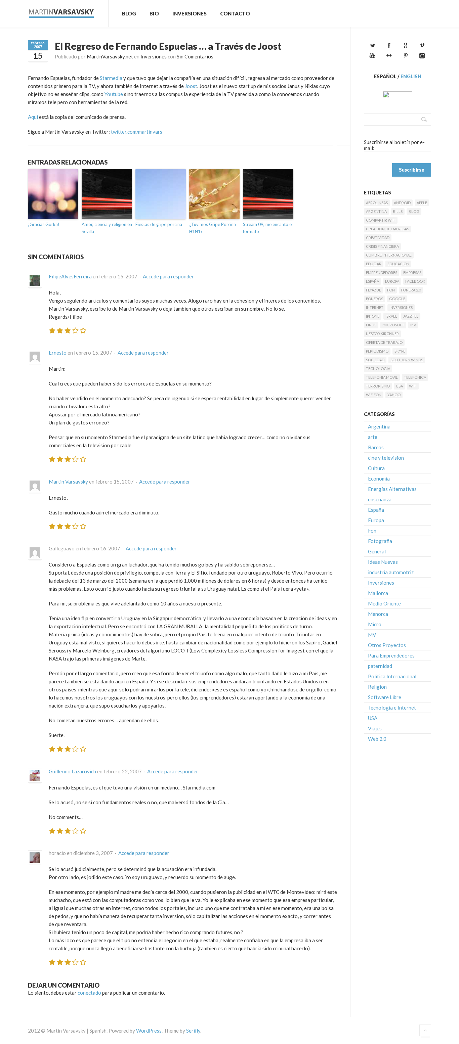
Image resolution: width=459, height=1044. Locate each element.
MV (413, 325)
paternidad (380, 666)
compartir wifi (380, 220)
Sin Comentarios (195, 56)
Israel (391, 316)
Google (397, 299)
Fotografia (380, 541)
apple (422, 202)
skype (399, 351)
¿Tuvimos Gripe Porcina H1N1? (212, 228)
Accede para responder (168, 276)
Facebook (415, 281)
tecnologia (378, 368)
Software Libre (384, 697)
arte (372, 437)
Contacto (235, 13)
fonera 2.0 (411, 290)
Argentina (376, 211)
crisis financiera (382, 246)
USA (399, 386)
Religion (377, 687)
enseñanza (379, 499)
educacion (398, 264)
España (372, 281)
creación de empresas (387, 229)
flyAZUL (373, 290)
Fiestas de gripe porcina (158, 224)
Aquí (33, 117)
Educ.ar (373, 264)
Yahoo (394, 395)
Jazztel (410, 316)
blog (414, 211)
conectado (89, 993)
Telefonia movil (382, 377)
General (377, 551)
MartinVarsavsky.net (110, 56)
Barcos (376, 447)
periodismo (377, 351)
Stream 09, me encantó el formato (268, 228)
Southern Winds (406, 360)
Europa (392, 281)
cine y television (386, 458)
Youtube (114, 94)
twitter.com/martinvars (136, 132)
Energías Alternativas (392, 489)
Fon (391, 290)
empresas (412, 272)
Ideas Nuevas (383, 562)
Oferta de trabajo (384, 342)
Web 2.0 (377, 739)
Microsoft (393, 325)
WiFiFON (373, 395)
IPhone (372, 316)
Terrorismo (378, 386)
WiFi (413, 386)
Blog (129, 13)
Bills (398, 211)
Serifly (193, 1031)
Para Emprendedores (391, 655)
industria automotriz (391, 572)
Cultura (376, 468)
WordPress (149, 1031)
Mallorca (378, 593)
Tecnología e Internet (392, 708)
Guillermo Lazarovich (72, 771)
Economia (379, 478)
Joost (191, 86)
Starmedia (111, 78)
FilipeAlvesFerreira (70, 276)
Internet (374, 307)
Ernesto (58, 353)
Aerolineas (377, 202)
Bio (154, 13)
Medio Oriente (384, 603)
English (411, 76)
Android (402, 202)
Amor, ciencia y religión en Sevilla (107, 228)
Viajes (375, 728)
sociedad (375, 360)
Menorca (378, 614)
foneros (374, 299)
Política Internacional (392, 676)
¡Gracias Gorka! (43, 224)
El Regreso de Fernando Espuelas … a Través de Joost (168, 46)
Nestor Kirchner (382, 333)
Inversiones (189, 13)
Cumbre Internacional (389, 255)
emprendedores (381, 272)
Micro (374, 624)
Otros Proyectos (387, 645)
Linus (371, 325)
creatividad (377, 237)
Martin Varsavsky (68, 482)
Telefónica (415, 377)
